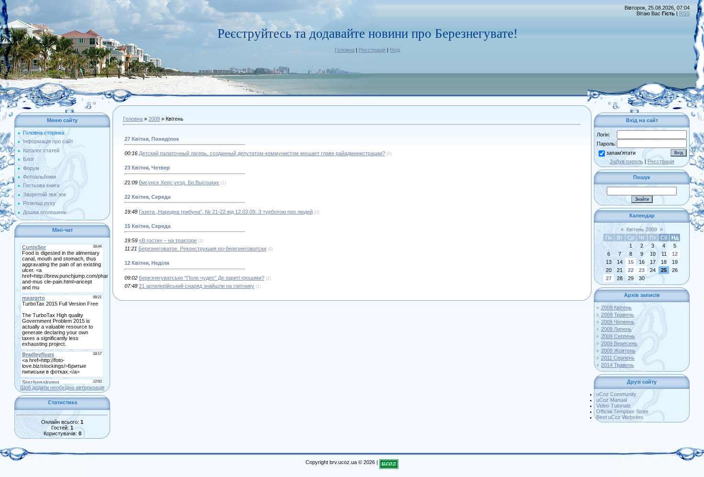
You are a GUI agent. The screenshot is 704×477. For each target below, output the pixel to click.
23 (642, 270)
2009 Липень (616, 329)
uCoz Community (616, 394)
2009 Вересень (619, 343)
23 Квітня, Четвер (147, 167)
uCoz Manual (611, 400)
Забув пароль (626, 161)
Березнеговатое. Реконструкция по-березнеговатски (202, 248)
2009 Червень (618, 322)
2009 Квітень (616, 307)
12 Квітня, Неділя (147, 263)
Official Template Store (622, 411)
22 (631, 270)
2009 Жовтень (618, 350)
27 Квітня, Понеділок (152, 139)
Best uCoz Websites (620, 417)
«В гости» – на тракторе (168, 240)
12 (675, 254)
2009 (154, 119)
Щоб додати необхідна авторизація (62, 387)
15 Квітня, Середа (147, 226)
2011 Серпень (618, 358)
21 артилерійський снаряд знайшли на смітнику (196, 286)
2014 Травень (617, 365)
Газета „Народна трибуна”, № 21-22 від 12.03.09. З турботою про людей (226, 212)
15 (631, 262)
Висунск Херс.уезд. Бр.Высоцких (179, 182)
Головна (344, 50)
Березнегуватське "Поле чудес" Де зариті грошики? (201, 278)
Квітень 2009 (641, 229)
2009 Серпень (618, 336)
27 (609, 278)
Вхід (395, 50)
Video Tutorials (613, 406)
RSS (684, 13)
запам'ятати (621, 153)
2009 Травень (617, 315)
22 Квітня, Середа (147, 197)
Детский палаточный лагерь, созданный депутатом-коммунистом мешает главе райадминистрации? (262, 153)
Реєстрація (372, 50)
